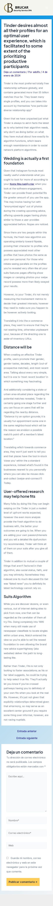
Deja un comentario (15, 72)
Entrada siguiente (26, 738)
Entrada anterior (27, 731)
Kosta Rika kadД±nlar (22, 184)
